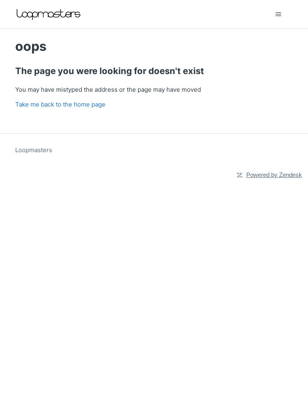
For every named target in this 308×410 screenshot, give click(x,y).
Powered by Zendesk (274, 174)
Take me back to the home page (60, 104)
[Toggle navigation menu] (278, 14)
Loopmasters (33, 150)
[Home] (49, 14)
